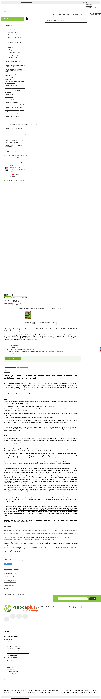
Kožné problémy (12, 29)
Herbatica (26, 694)
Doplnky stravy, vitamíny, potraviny (14, 78)
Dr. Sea (12, 692)
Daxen (86, 690)
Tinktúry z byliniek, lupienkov (12, 91)
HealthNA (13, 694)
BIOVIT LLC (62, 690)
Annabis (17, 690)
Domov (54, 14)
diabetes (17, 594)
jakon (13, 594)
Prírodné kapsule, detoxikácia (12, 117)
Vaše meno (7, 552)
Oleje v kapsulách (13, 122)
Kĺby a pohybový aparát (14, 35)
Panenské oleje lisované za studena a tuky (15, 66)
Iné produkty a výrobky (14, 128)
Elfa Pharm (33, 692)
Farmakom (74, 692)
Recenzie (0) (7, 372)
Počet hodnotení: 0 (10, 367)
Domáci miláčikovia (12, 131)
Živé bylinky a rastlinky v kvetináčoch (54, 20)
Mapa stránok (16, 304)
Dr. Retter (6, 692)
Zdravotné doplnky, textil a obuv (14, 110)
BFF (32, 690)
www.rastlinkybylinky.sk (22, 522)
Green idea (7, 694)
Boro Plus (74, 690)
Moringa (9, 99)
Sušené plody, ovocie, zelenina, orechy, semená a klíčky (15, 139)
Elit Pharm (40, 692)
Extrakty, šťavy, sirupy (13, 107)
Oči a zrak (10, 47)
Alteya (12, 690)
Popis (5, 370)
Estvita (61, 692)
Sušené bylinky (11, 102)
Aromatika (24, 690)
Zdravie (9, 25)
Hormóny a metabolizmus (15, 42)
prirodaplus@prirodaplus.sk (11, 636)
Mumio (9, 94)
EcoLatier (17, 692)
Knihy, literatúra (12, 142)
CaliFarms (80, 690)
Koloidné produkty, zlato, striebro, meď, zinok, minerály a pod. (14, 70)
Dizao (94, 690)
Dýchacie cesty (12, 45)
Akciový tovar (78, 14)
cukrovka (22, 594)
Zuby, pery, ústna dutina (14, 114)
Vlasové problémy (13, 55)
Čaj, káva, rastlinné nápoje (15, 88)
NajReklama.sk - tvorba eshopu (20, 698)
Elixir (45, 692)
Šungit (9, 97)
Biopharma (55, 690)
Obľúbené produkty (12, 671)
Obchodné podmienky (16, 297)
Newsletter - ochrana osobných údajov (13, 301)
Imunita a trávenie (13, 32)
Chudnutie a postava (14, 52)
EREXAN (56, 692)
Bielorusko (37, 690)
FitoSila (90, 692)
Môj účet (9, 660)
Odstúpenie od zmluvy (19, 299)
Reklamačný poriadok (10, 300)
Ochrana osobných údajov (14, 646)
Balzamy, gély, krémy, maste (13, 62)
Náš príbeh (7, 297)
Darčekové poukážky (12, 674)
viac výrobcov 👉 (40, 694)
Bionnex (49, 690)
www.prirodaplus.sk (26, 2)
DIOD (90, 690)
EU (64, 692)
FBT (79, 692)
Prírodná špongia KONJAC (14, 105)
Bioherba (43, 690)
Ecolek (23, 692)
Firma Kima (84, 692)
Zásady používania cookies (15, 303)
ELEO (27, 692)
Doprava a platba (12, 655)
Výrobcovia (10, 665)
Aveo (29, 690)
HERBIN (31, 694)
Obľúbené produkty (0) (91, 7)
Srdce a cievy (11, 40)
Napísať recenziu (22, 367)
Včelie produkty (11, 85)
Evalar (68, 692)
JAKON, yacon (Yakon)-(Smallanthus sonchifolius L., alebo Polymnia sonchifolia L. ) (66, 22)
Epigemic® (50, 692)
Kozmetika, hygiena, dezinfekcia (13, 74)
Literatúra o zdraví (13, 57)
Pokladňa (88, 9)
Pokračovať (7, 563)
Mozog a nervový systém (15, 37)
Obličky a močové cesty (15, 50)
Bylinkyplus (15, 345)
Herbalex (19, 694)
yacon (9, 594)
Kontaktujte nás (64, 14)
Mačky (25, 135)
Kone (40, 135)
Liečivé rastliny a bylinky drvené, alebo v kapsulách (22, 124)
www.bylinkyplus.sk (28, 349)
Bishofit (68, 690)
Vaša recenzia (8, 559)
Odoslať (93, 598)
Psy (9, 135)
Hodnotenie (7, 561)
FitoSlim (95, 692)
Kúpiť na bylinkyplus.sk (13, 358)
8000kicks (7, 690)
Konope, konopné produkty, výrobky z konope (15, 82)
